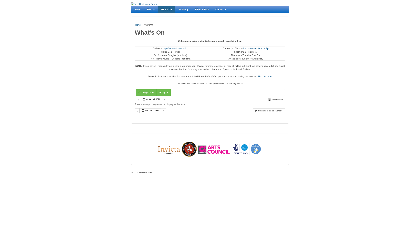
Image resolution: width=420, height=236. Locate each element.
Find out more (265, 76)
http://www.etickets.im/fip (256, 48)
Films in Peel (202, 9)
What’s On (166, 9)
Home (137, 9)
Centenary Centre (144, 173)
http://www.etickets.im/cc (175, 48)
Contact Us (220, 9)
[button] (269, 110)
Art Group (183, 9)
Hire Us (151, 9)
